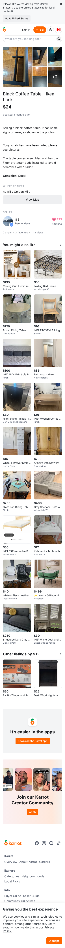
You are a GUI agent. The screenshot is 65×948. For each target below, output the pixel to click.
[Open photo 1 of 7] (17, 67)
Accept (54, 941)
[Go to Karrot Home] (12, 843)
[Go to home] (4, 29)
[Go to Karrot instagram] (44, 843)
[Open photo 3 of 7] (55, 56)
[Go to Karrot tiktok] (58, 843)
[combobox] (29, 38)
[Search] (58, 38)
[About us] (50, 29)
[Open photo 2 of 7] (39, 56)
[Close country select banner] (61, 4)
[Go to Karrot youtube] (51, 843)
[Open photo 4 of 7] (39, 77)
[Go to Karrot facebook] (37, 843)
